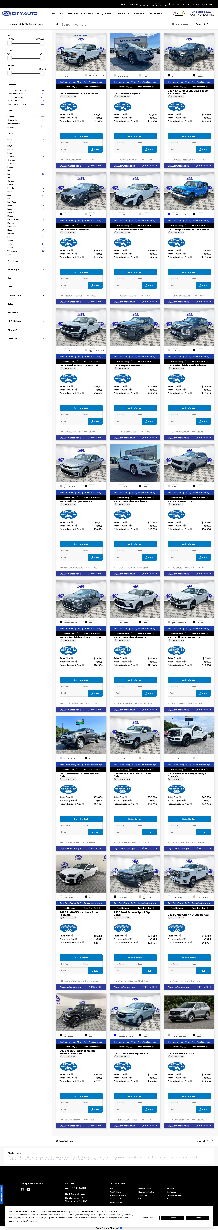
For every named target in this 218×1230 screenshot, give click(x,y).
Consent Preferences (1, 1194)
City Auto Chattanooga (70, 165)
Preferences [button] (32, 1221)
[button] (104, 51)
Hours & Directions (201, 14)
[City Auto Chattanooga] (20, 13)
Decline (173, 1218)
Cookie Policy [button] (95, 1218)
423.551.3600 (129, 4)
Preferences (148, 1218)
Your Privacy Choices (107, 1228)
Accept (197, 1218)
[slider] (9, 43)
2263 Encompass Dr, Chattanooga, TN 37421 (192, 4)
